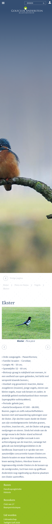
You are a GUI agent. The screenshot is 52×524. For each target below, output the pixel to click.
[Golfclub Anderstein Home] (27, 7)
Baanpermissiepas (12, 507)
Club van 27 (9, 504)
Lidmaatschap (10, 519)
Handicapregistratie (13, 489)
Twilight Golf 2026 (12, 522)
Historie (7, 492)
